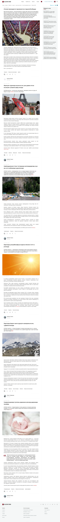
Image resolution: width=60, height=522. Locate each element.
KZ (45, 1)
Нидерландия (7, 489)
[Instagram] (4, 74)
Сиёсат (3, 511)
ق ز (53, 1)
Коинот (5, 310)
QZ (46, 1)
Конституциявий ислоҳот (26, 5)
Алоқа (46, 511)
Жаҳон (3, 517)
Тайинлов (10, 5)
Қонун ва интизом (19, 5)
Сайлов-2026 (34, 5)
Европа (5, 72)
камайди (35, 485)
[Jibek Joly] (52, 5)
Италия (21, 388)
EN (49, 1)
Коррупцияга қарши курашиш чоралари (29, 515)
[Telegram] (10, 74)
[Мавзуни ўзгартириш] (42, 1)
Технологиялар (16, 310)
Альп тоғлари (15, 388)
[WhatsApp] (7, 74)
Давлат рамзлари (26, 513)
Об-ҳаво (5, 152)
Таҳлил (38, 1)
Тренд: (3, 5)
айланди (33, 227)
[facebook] (47, 504)
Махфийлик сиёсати (26, 511)
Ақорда (6, 5)
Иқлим (19, 152)
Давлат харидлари (26, 517)
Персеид (17, 306)
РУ (48, 1)
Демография (27, 489)
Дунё (19, 72)
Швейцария (6, 231)
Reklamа (46, 513)
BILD (32, 174)
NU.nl (11, 409)
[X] (15, 74)
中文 (51, 1)
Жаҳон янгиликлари (12, 72)
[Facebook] (12, 74)
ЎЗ (54, 1)
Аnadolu (12, 91)
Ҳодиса (13, 5)
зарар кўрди (6, 149)
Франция (15, 152)
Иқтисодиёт (4, 515)
